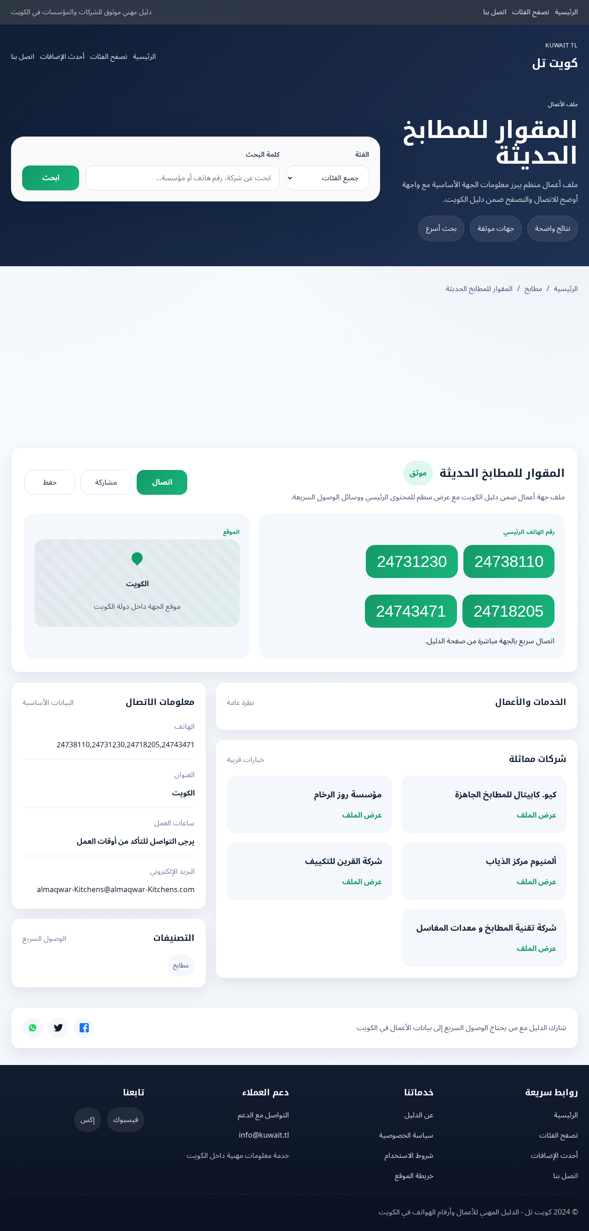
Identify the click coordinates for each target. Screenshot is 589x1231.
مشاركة (106, 482)
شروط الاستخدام (409, 1155)
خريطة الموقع (414, 1176)
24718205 (508, 611)
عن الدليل (418, 1115)
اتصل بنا (495, 12)
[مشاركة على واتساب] (33, 1028)
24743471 (411, 611)
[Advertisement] (294, 372)
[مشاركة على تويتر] (58, 1028)
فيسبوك (125, 1120)
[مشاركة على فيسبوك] (84, 1028)
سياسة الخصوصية (406, 1135)
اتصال (162, 482)
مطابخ (533, 289)
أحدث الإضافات (62, 56)
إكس (88, 1120)
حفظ (50, 482)
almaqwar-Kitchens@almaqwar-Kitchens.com (116, 890)
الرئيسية (566, 12)
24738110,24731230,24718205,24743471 (126, 745)
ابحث (50, 178)
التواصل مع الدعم (263, 1115)
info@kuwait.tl (264, 1135)
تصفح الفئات (530, 12)
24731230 (412, 561)
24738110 (508, 561)
